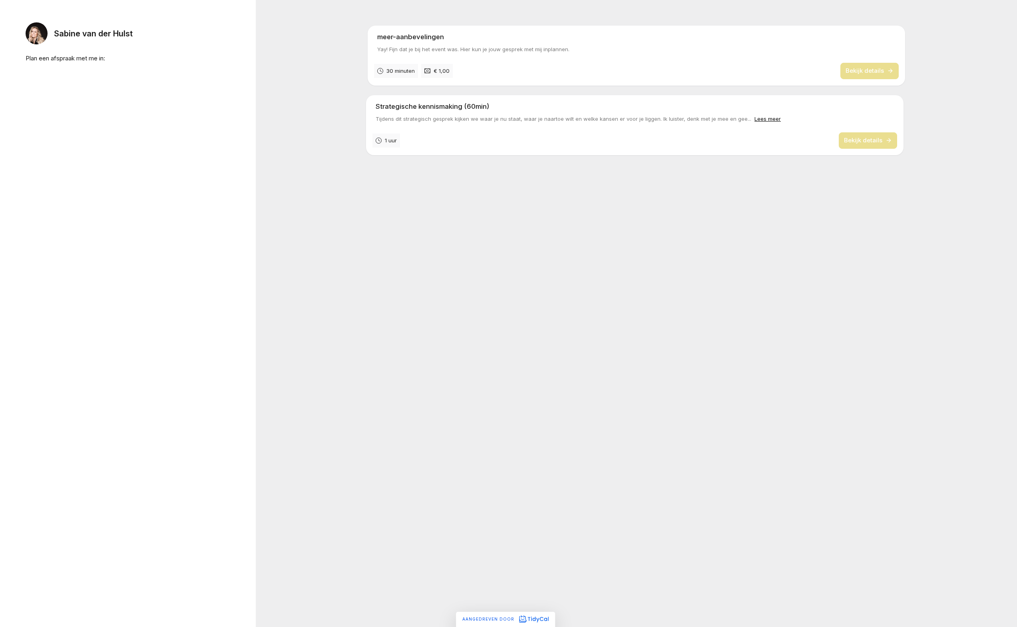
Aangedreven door (489, 619)
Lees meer (767, 118)
